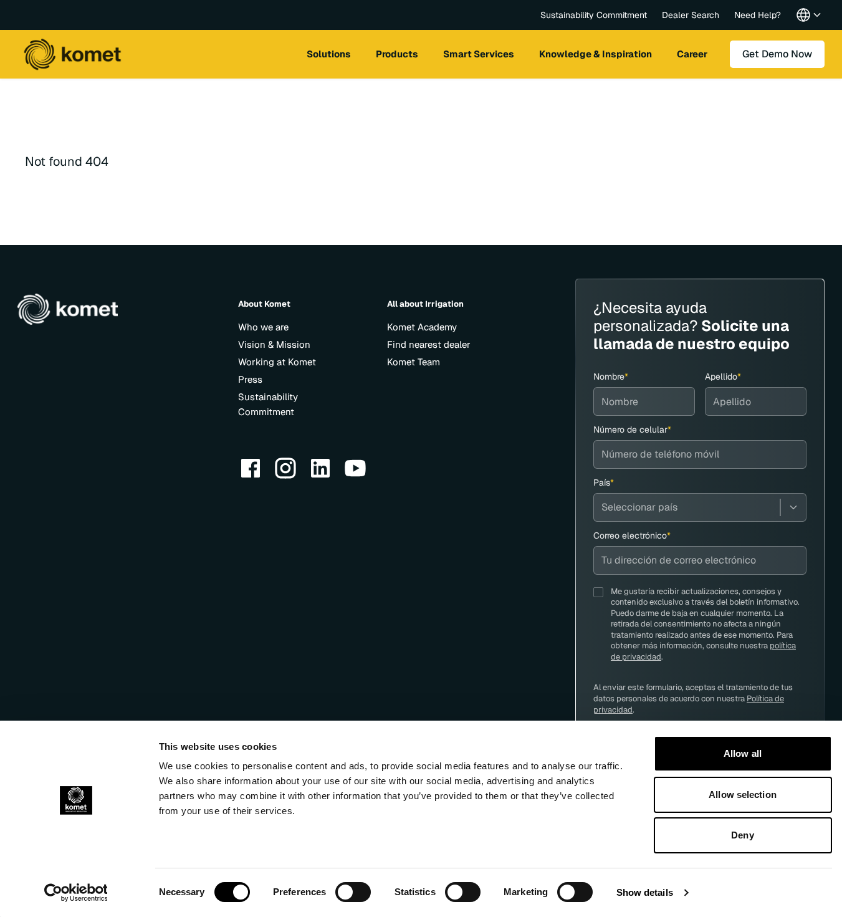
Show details (644, 892)
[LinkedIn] (320, 468)
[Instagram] (285, 468)
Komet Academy (422, 327)
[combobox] (699, 507)
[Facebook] (250, 468)
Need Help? (757, 15)
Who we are (263, 327)
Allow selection (743, 794)
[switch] (353, 892)
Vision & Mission (274, 344)
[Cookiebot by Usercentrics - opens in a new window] (75, 892)
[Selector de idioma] (809, 15)
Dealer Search (690, 15)
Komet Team (413, 362)
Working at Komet (277, 362)
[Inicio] (72, 54)
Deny (742, 835)
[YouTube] (355, 468)
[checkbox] (598, 592)
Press (250, 379)
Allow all (743, 753)
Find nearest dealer (429, 344)
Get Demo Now (777, 53)
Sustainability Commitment (593, 15)
